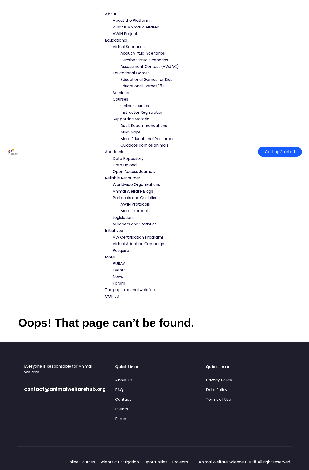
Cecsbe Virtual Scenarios (144, 60)
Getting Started (280, 151)
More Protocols (135, 211)
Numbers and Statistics (135, 224)
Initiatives (114, 230)
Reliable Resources (123, 178)
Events (119, 270)
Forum (119, 283)
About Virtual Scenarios (142, 53)
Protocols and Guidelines (136, 198)
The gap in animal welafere (130, 290)
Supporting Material (131, 119)
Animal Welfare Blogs (133, 191)
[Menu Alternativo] (97, 8)
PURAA (119, 263)
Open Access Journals (134, 171)
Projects (180, 462)
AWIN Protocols (135, 204)
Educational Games (131, 73)
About (111, 14)
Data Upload (125, 165)
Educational (116, 40)
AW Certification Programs (138, 237)
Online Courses (134, 106)
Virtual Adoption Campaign (138, 243)
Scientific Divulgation (119, 462)
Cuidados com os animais (144, 145)
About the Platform (131, 20)
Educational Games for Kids (146, 79)
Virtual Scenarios (129, 46)
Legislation (123, 217)
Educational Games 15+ (142, 86)
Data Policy (216, 390)
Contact (123, 399)
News (118, 276)
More (110, 257)
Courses (120, 99)
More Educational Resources (147, 138)
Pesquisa (121, 250)
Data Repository (128, 158)
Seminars (121, 93)
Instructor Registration (141, 112)
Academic (114, 151)
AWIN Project (125, 33)
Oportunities (155, 462)
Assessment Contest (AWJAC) (149, 66)
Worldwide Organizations (136, 184)
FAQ (119, 390)
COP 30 (112, 296)
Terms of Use (218, 399)
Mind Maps (130, 132)
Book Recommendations (143, 125)
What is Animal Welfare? (136, 27)
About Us (123, 380)
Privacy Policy (219, 380)
